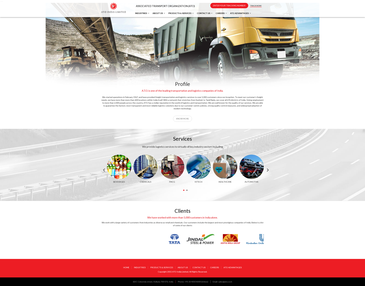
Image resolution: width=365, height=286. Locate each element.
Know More (182, 118)
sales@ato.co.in (225, 281)
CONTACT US (203, 13)
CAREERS (220, 13)
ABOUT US (158, 13)
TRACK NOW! (256, 6)
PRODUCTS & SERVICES (179, 13)
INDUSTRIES (141, 13)
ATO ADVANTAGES (239, 13)
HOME (126, 267)
